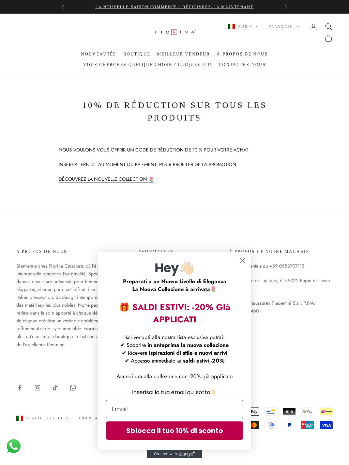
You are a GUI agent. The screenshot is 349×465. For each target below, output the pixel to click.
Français (280, 27)
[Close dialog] (242, 261)
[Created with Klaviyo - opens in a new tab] (174, 454)
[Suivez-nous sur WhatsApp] (73, 387)
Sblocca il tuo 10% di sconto (174, 430)
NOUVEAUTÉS (99, 54)
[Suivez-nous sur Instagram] (37, 387)
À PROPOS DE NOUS (242, 54)
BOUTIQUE (136, 54)
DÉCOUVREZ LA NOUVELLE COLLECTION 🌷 (106, 179)
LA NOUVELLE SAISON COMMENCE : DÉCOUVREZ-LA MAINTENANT (174, 7)
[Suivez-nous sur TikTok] (55, 387)
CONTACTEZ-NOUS (242, 64)
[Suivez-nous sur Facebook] (19, 387)
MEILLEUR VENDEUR (183, 54)
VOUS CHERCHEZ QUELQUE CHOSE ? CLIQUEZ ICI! (147, 64)
